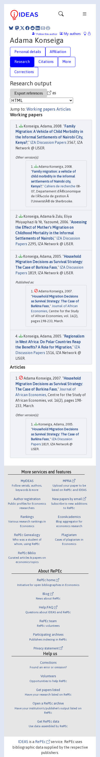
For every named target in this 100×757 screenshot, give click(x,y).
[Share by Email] (43, 28)
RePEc (40, 742)
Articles (63, 109)
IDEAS (23, 742)
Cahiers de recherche (59, 186)
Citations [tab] (46, 62)
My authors (72, 34)
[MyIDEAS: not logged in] (86, 33)
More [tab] (66, 62)
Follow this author (46, 34)
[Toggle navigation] (61, 15)
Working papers (40, 109)
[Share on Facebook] (27, 28)
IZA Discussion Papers (48, 142)
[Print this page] (48, 28)
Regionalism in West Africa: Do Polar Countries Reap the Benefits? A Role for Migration (49, 341)
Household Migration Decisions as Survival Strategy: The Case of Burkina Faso (49, 261)
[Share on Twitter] (22, 28)
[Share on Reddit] (33, 28)
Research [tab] (22, 62)
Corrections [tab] (24, 72)
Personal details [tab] (27, 52)
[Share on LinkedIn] (38, 28)
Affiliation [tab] (58, 52)
